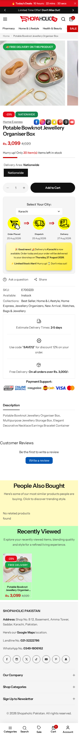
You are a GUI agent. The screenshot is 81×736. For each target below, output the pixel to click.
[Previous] (5, 10)
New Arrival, (53, 306)
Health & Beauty (52, 28)
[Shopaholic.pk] (38, 19)
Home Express (13, 122)
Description (11, 405)
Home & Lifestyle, (49, 301)
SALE (73, 28)
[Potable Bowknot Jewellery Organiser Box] (16, 567)
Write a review (39, 460)
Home (6, 35)
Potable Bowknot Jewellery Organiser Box (16, 587)
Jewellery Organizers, (30, 306)
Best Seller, (29, 301)
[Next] (73, 10)
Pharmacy (9, 28)
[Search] (63, 19)
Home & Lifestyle (29, 28)
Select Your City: (39, 204)
